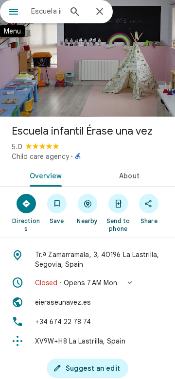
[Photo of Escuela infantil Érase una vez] (87, 58)
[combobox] (46, 11)
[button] (87, 283)
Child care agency (40, 156)
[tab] (44, 175)
